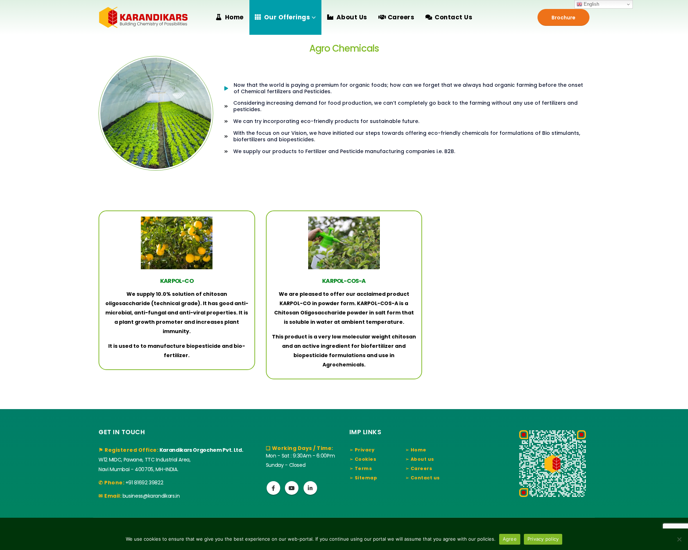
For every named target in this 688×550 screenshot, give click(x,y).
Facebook (273, 488)
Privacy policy (543, 539)
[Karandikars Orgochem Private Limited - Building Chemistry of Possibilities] (143, 17)
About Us (351, 17)
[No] (679, 539)
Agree (510, 539)
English (590, 4)
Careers (401, 17)
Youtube (291, 488)
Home (234, 17)
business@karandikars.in (151, 495)
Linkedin (310, 488)
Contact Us (453, 17)
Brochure (563, 17)
